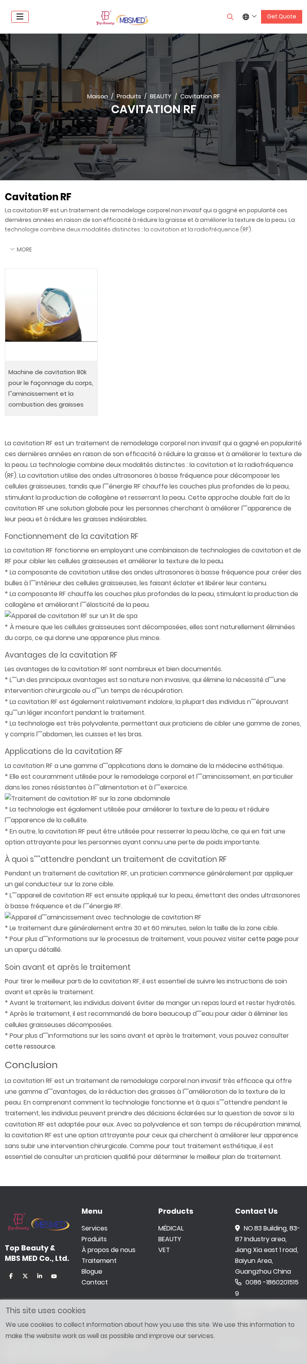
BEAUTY (169, 1239)
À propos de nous (109, 1249)
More (24, 249)
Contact (95, 1282)
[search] (230, 17)
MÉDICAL (170, 1228)
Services (95, 1228)
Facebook (11, 1276)
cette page (265, 938)
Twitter (25, 1276)
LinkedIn (40, 1276)
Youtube (54, 1276)
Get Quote (281, 16)
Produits (94, 1239)
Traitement (99, 1260)
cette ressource (30, 1046)
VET (164, 1249)
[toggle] (20, 17)
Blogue (92, 1271)
